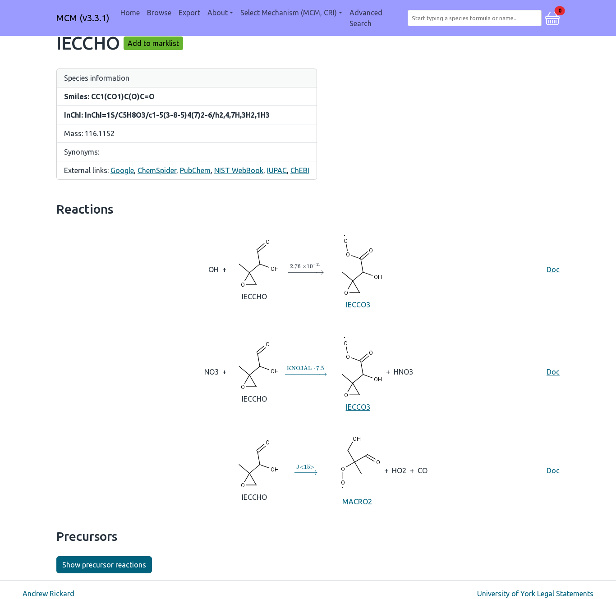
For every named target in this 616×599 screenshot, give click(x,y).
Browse (159, 13)
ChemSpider (157, 170)
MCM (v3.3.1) (83, 18)
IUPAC (277, 170)
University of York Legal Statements (535, 594)
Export (189, 13)
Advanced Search (365, 18)
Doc (553, 269)
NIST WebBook (238, 170)
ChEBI (299, 170)
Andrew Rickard (48, 594)
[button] (552, 17)
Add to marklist (153, 43)
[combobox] (476, 18)
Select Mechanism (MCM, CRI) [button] (288, 13)
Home (130, 13)
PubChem (195, 170)
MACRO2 (357, 502)
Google (122, 170)
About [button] (217, 13)
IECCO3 (358, 305)
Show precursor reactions (104, 565)
